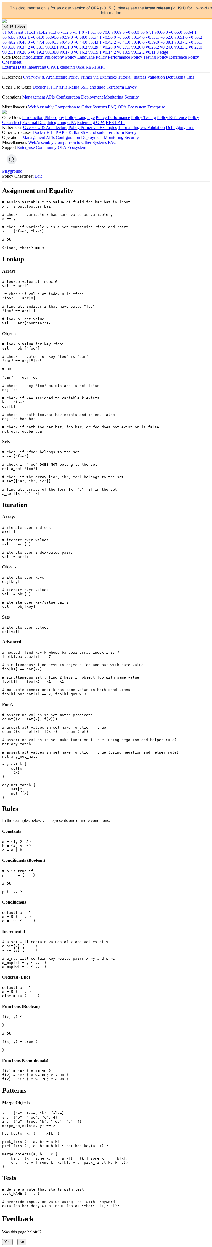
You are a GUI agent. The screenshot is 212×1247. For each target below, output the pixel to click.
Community (46, 147)
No (22, 1242)
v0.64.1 (190, 32)
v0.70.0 (103, 32)
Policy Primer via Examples (92, 77)
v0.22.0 (195, 47)
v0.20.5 (23, 52)
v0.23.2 (181, 47)
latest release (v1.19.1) (165, 8)
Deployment (92, 97)
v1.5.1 (29, 32)
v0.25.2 (152, 47)
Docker (39, 87)
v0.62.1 (23, 37)
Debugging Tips (180, 77)
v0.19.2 (37, 52)
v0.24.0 (166, 47)
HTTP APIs (57, 87)
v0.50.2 (195, 37)
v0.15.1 (95, 52)
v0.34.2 (23, 47)
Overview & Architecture (45, 77)
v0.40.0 (138, 42)
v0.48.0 (23, 42)
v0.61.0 (37, 37)
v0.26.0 (138, 47)
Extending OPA (70, 67)
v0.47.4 (37, 42)
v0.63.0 (8, 37)
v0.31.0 (66, 47)
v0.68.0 (132, 32)
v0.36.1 (195, 42)
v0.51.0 (181, 37)
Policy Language (80, 57)
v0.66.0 (161, 32)
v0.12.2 (138, 52)
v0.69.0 (118, 32)
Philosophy (54, 57)
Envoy (131, 87)
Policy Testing (143, 57)
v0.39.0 (152, 42)
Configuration (68, 97)
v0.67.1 (146, 32)
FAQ (112, 107)
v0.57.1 (95, 37)
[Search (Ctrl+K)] (12, 159)
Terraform (115, 87)
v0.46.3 (52, 42)
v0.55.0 (123, 37)
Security (131, 97)
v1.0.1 (90, 32)
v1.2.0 (66, 32)
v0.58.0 (80, 37)
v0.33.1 (37, 47)
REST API (95, 67)
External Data (14, 67)
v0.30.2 (80, 47)
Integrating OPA (41, 67)
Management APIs (38, 97)
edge (164, 52)
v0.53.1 (152, 37)
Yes (7, 1242)
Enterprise (156, 107)
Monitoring (113, 97)
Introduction (32, 57)
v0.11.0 (152, 52)
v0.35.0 (8, 47)
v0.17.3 (66, 52)
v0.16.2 (80, 52)
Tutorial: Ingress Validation (141, 77)
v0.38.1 (166, 42)
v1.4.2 (41, 32)
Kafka (73, 87)
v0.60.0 (52, 37)
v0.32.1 (52, 47)
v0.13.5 (123, 52)
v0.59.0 (66, 37)
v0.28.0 (109, 47)
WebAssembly (41, 107)
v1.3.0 (54, 32)
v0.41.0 (123, 42)
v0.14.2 (109, 52)
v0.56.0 (109, 37)
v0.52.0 (166, 37)
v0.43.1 (95, 42)
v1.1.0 (78, 32)
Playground (12, 171)
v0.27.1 (123, 47)
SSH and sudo (92, 87)
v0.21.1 (8, 52)
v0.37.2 (181, 42)
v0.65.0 (175, 32)
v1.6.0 (12, 32)
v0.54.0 (138, 37)
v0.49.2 (8, 42)
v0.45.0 (66, 42)
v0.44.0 (80, 42)
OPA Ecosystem (132, 107)
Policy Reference (172, 57)
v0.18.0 (52, 52)
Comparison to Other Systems (81, 107)
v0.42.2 (109, 42)
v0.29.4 (95, 47)
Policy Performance (113, 57)
